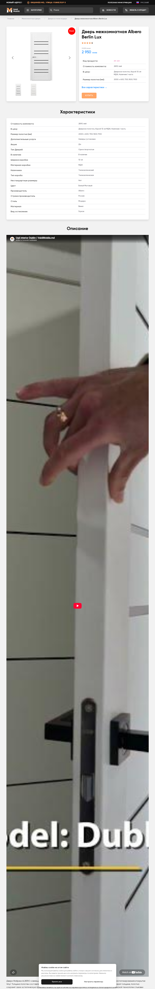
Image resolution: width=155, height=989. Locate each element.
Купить (89, 96)
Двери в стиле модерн (57, 19)
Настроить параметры (93, 982)
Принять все (57, 982)
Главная (10, 19)
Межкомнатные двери (31, 19)
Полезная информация (120, 3)
